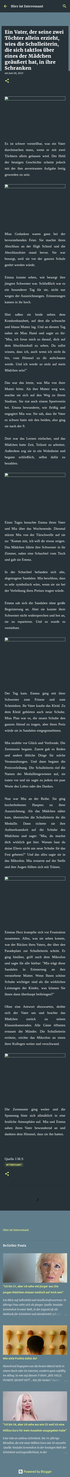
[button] (7, 81)
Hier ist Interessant (27, 6)
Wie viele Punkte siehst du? (20, 1358)
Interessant (14, 1165)
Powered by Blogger (37, 1471)
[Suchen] (64, 6)
